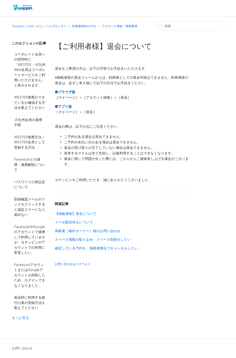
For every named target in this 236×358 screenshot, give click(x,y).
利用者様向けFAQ (84, 26)
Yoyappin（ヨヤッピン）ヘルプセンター (39, 26)
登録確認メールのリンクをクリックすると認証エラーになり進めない (29, 207)
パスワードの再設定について (29, 184)
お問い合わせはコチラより (73, 264)
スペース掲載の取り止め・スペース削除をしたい (93, 239)
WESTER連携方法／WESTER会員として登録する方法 (29, 142)
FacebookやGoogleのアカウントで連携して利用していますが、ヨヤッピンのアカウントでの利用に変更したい (29, 240)
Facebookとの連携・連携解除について (29, 164)
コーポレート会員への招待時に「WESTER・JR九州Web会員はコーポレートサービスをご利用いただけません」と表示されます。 (29, 69)
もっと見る (20, 317)
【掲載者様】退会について (75, 213)
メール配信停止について (74, 222)
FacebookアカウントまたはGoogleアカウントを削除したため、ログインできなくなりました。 (29, 275)
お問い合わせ (22, 348)
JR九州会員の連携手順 (28, 122)
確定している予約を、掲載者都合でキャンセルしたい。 (98, 248)
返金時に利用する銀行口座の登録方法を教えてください (29, 302)
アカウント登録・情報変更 (120, 26)
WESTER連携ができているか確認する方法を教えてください (29, 102)
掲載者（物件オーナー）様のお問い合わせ (88, 231)
